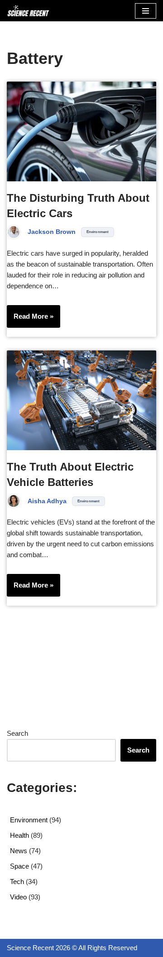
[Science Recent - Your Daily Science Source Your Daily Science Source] (28, 10)
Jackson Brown (52, 231)
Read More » (30, 320)
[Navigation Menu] (145, 11)
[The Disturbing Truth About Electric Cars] (81, 131)
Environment (97, 231)
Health (19, 835)
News (18, 851)
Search (17, 733)
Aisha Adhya (47, 501)
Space (19, 866)
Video (18, 897)
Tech (17, 881)
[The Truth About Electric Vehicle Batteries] (81, 400)
